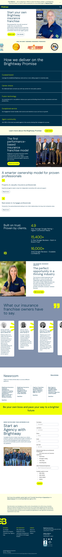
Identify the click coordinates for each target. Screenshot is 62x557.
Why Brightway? (20, 529)
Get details (20, 34)
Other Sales (42, 460)
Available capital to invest (42, 471)
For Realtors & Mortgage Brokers (22, 535)
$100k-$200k (42, 477)
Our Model (5, 529)
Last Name (38, 427)
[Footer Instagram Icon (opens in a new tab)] (46, 539)
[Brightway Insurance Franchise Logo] (5, 7)
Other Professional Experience (43, 465)
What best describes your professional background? (45, 451)
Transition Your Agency (8, 533)
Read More (4, 400)
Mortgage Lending (43, 458)
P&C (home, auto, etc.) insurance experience (45, 454)
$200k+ (41, 479)
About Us (32, 529)
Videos (31, 533)
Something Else (42, 462)
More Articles (54, 375)
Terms (4, 552)
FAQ (4, 535)
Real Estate (41, 456)
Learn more (48, 131)
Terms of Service (32, 553)
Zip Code (38, 444)
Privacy (9, 552)
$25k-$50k (41, 473)
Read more (6, 191)
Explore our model (13, 163)
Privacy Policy (24, 553)
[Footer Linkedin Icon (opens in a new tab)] (51, 539)
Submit (39, 483)
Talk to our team (38, 292)
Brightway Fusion (20, 531)
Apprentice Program (8, 531)
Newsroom (32, 531)
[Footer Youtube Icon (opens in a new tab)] (49, 539)
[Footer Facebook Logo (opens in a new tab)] (44, 539)
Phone (37, 433)
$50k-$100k (42, 475)
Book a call (11, 34)
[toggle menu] (60, 7)
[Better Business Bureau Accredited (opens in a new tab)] (48, 543)
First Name (38, 422)
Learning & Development (22, 533)
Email (37, 439)
